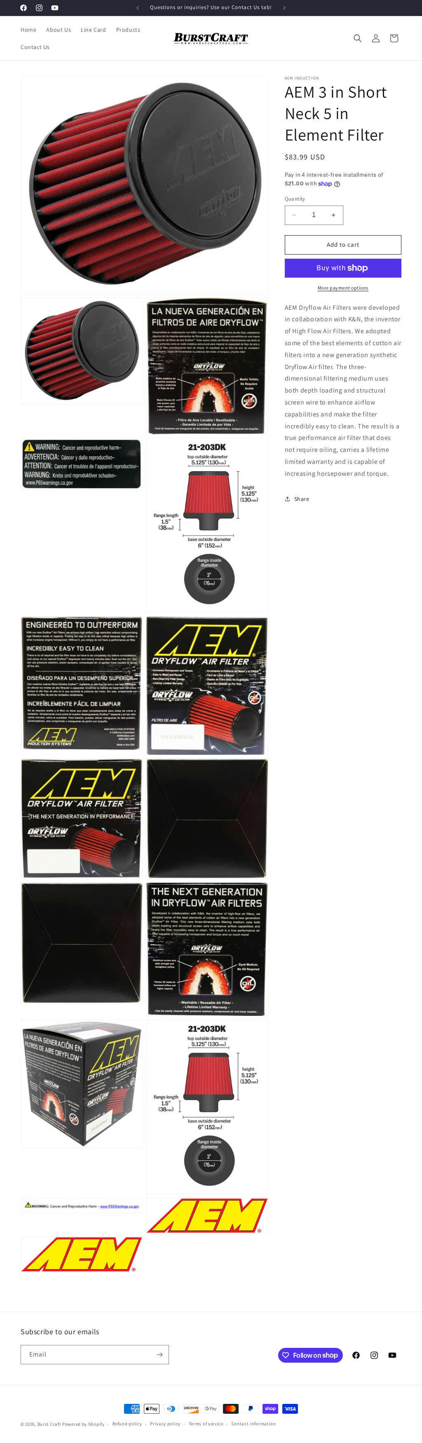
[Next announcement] (284, 8)
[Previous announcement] (138, 8)
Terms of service (206, 1424)
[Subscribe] (159, 1354)
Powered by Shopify (83, 1424)
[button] (358, 38)
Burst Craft (49, 1424)
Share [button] (301, 499)
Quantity (295, 198)
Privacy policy (165, 1424)
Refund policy (127, 1424)
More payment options (343, 288)
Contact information (254, 1424)
